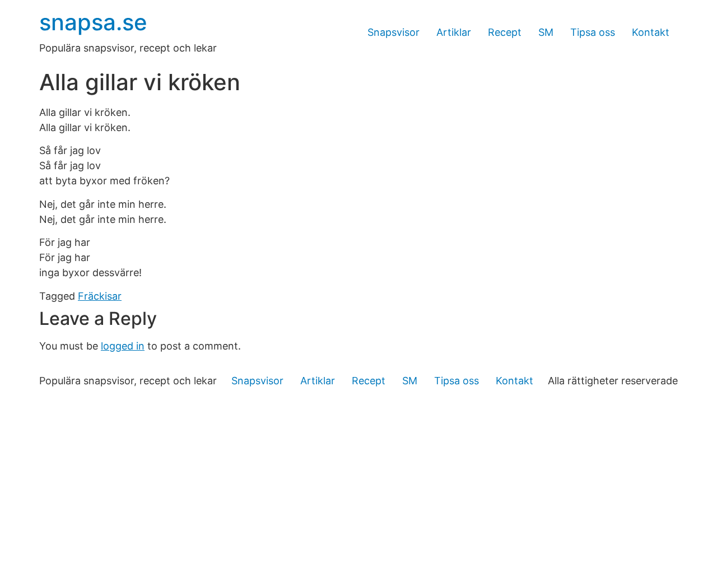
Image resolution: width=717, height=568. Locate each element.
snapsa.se (93, 22)
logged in (123, 346)
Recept (505, 32)
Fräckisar (100, 296)
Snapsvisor (393, 32)
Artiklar (453, 32)
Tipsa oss (592, 32)
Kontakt (650, 32)
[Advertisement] (358, 484)
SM (545, 32)
